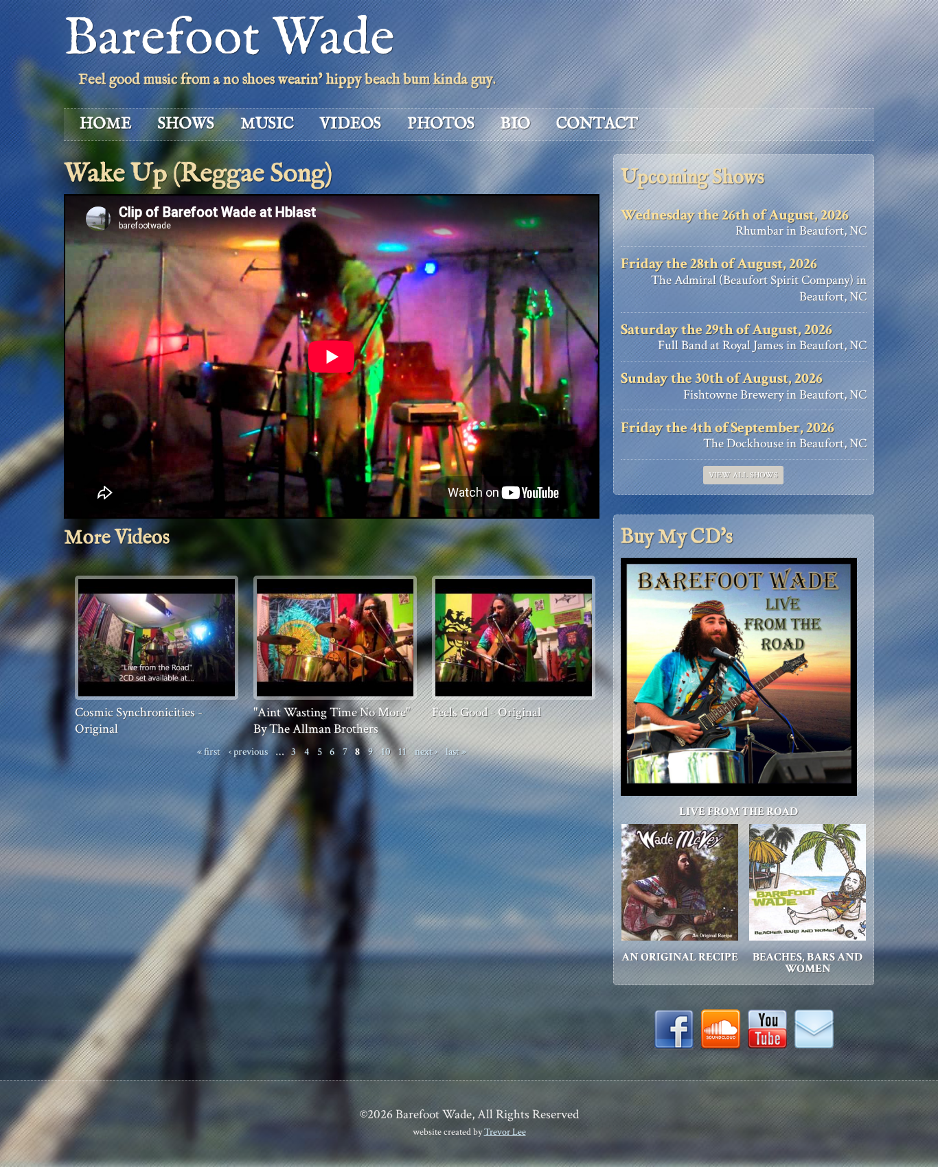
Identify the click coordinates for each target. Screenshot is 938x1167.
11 (402, 751)
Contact (597, 124)
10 (386, 751)
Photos (440, 124)
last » (456, 751)
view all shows (743, 475)
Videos (350, 124)
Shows (186, 124)
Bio (515, 124)
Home (106, 124)
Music (267, 124)
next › (426, 751)
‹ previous (248, 751)
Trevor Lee (505, 1131)
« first (208, 751)
